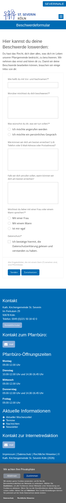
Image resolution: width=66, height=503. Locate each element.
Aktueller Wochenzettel (18, 417)
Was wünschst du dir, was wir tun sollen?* (29, 123)
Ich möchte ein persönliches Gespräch (34, 134)
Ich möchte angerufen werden (29, 129)
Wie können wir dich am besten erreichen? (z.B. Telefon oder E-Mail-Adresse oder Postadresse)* (32, 144)
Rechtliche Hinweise (44, 454)
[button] (9, 344)
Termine (10, 420)
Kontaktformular (12, 325)
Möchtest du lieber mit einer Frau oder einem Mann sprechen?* (30, 211)
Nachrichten (12, 423)
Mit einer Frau (20, 218)
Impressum (9, 454)
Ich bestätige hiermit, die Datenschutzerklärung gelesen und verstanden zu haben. (32, 246)
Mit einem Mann (22, 223)
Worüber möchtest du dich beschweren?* (29, 93)
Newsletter (12, 426)
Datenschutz (24, 454)
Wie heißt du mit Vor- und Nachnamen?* (28, 79)
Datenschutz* (15, 236)
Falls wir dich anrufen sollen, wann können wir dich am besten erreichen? (31, 177)
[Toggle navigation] (61, 16)
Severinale (54, 4)
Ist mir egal (18, 228)
